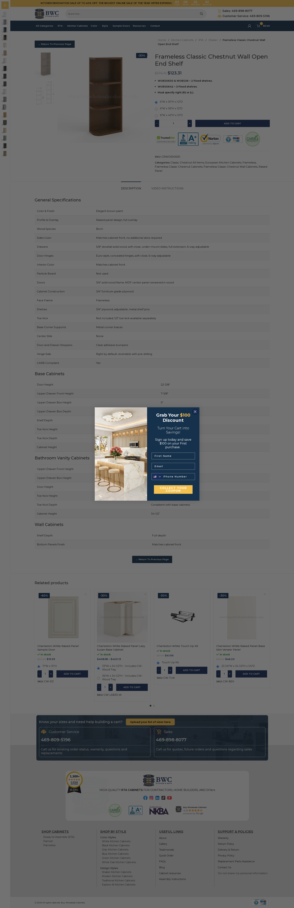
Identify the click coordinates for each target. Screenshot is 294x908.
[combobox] (157, 476)
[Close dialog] (195, 411)
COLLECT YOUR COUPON (173, 489)
